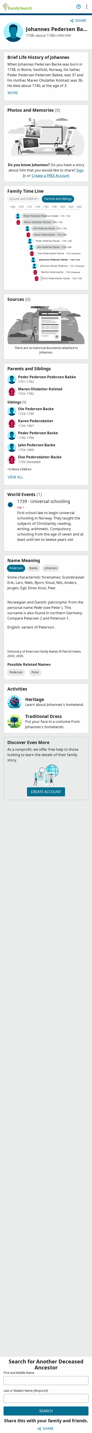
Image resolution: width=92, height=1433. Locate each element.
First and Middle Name (19, 1373)
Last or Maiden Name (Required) (26, 1391)
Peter (35, 672)
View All (15, 477)
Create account (46, 791)
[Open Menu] (86, 6)
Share (80, 20)
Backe (33, 568)
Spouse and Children (23, 199)
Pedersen (16, 568)
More (13, 92)
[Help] (78, 6)
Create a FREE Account (50, 175)
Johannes (50, 568)
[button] (46, 379)
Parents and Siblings (58, 199)
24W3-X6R (63, 35)
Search (46, 1410)
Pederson (16, 672)
